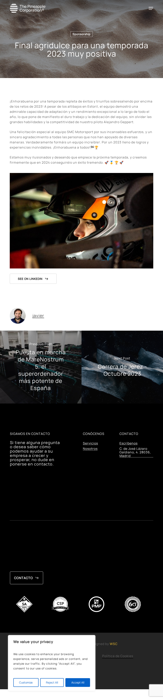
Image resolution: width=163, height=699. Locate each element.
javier (38, 315)
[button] (151, 8)
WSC (113, 644)
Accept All (77, 682)
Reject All (52, 682)
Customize (26, 682)
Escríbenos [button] (128, 443)
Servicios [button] (90, 443)
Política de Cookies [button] (117, 656)
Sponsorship (81, 34)
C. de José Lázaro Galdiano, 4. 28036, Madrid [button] (135, 452)
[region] (51, 663)
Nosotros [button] (90, 449)
